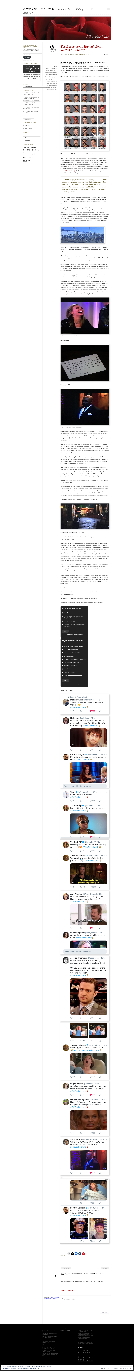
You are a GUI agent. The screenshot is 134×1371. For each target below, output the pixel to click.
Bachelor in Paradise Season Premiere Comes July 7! (84, 1338)
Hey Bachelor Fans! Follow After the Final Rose (30, 46)
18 (80, 1359)
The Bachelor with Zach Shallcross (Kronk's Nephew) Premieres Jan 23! (50, 1354)
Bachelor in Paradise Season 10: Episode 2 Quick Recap (85, 1331)
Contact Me (38, 4)
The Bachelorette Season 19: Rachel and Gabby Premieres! (49, 1348)
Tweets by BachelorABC (65, 1330)
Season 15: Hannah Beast (81, 54)
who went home (53, 89)
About (26, 4)
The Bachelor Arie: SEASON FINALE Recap (48, 1342)
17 (78, 1359)
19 (83, 1359)
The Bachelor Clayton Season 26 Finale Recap (49, 1334)
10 (78, 1357)
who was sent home (30, 157)
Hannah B (48, 68)
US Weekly (72, 170)
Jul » (82, 1362)
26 (83, 1360)
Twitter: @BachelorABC (67, 1328)
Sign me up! (27, 57)
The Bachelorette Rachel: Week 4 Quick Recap (49, 1339)
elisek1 (67, 54)
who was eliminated (27, 155)
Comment (104, 1312)
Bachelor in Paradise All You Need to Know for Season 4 (49, 1337)
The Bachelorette (49, 70)
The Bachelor (28, 147)
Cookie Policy (35, 1368)
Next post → (105, 1268)
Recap (72, 54)
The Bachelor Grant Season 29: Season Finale (85, 1340)
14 (87, 1357)
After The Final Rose (39, 9)
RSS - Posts (27, 125)
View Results (69, 634)
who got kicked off (30, 148)
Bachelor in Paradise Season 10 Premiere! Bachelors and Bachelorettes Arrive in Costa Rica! (31, 99)
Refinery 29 (64, 170)
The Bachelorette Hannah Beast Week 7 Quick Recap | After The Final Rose (84, 1281)
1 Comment (106, 54)
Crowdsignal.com (78, 634)
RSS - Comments (28, 128)
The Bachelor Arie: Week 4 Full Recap (49, 1331)
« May (79, 1362)
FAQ (31, 4)
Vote (65, 631)
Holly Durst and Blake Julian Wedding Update (48, 1351)
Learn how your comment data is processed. (51, 1298)
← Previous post (66, 1268)
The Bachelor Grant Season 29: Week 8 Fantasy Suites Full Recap (85, 1343)
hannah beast (54, 68)
